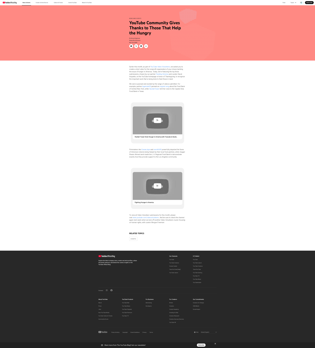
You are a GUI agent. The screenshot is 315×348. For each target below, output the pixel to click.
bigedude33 (146, 86)
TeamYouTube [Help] (175, 269)
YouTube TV (196, 276)
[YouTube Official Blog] (10, 2)
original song (164, 86)
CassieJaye (146, 149)
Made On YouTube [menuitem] (87, 2)
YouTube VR (172, 322)
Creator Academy (174, 309)
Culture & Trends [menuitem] (58, 2)
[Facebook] (111, 290)
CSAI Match (196, 306)
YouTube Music (197, 279)
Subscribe (309, 2)
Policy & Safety (115, 332)
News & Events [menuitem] (26, 2)
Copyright (125, 332)
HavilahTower (154, 89)
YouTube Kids (125, 302)
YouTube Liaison (173, 272)
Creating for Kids (173, 312)
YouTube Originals (127, 309)
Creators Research (174, 316)
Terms (151, 332)
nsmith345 (158, 149)
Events (133, 239)
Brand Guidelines (135, 332)
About (100, 302)
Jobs (99, 309)
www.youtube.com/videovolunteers (146, 218)
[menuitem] (284, 2)
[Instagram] (107, 290)
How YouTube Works (103, 312)
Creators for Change (198, 302)
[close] (215, 343)
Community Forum (103, 319)
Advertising (149, 302)
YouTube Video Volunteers (160, 67)
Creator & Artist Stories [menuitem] (42, 2)
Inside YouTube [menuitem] (72, 2)
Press (99, 306)
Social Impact (196, 309)
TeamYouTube (197, 269)
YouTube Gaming (197, 272)
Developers (149, 306)
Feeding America (162, 74)
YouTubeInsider (197, 282)
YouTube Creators (174, 262)
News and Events (135, 18)
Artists (171, 302)
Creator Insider (173, 266)
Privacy (145, 332)
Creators (171, 306)
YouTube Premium (127, 312)
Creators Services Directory (176, 319)
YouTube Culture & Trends (105, 316)
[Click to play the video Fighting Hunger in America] (157, 186)
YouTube (171, 259)
